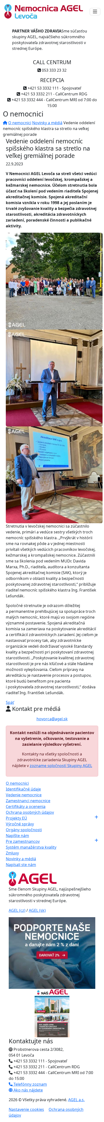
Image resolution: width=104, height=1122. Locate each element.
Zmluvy (12, 853)
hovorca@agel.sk (52, 719)
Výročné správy (20, 824)
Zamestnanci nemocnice (28, 800)
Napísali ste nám (21, 864)
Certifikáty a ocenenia (25, 806)
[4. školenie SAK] (54, 474)
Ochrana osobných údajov (30, 812)
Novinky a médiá (47, 122)
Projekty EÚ (16, 818)
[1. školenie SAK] (54, 281)
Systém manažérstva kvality (31, 847)
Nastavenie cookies (26, 1109)
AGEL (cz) (17, 910)
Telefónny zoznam (30, 1084)
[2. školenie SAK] (54, 377)
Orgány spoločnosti (24, 829)
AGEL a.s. (76, 1099)
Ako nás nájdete (28, 1090)
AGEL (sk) (37, 910)
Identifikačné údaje (23, 789)
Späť (10, 702)
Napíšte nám (17, 835)
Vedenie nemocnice (24, 795)
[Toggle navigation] (95, 11)
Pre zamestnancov (23, 841)
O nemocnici (19, 122)
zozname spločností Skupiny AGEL (61, 765)
